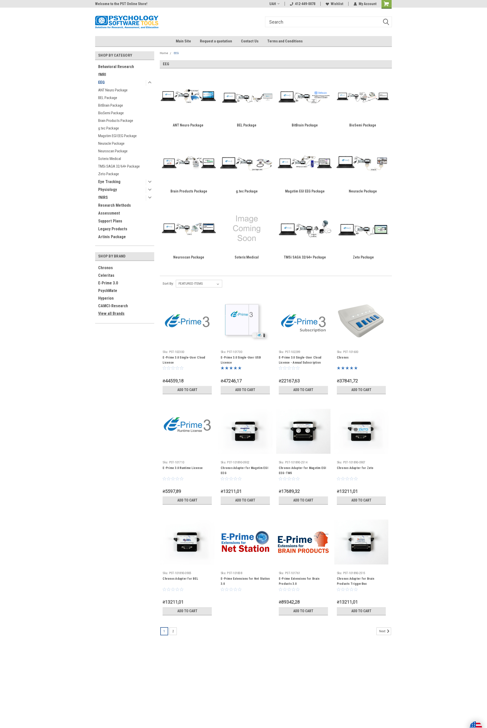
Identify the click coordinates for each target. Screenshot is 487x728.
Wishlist (337, 4)
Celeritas (106, 275)
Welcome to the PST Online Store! (121, 4)
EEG (101, 82)
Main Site (183, 41)
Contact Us (249, 41)
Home (164, 53)
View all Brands (111, 313)
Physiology (107, 189)
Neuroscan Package (113, 151)
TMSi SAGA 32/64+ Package (119, 166)
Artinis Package (112, 236)
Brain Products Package (115, 120)
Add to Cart (187, 390)
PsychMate (107, 290)
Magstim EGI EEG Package (117, 136)
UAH (272, 4)
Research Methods (114, 205)
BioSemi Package (111, 113)
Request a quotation (216, 41)
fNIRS (103, 197)
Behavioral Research (116, 66)
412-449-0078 (305, 4)
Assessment (109, 213)
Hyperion (106, 298)
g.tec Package (108, 128)
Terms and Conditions (285, 41)
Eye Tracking (109, 181)
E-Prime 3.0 (108, 283)
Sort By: (168, 283)
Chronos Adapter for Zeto (355, 468)
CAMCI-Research (113, 305)
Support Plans (110, 221)
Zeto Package (108, 174)
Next (382, 631)
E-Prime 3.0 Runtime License (183, 468)
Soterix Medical (109, 158)
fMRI (102, 74)
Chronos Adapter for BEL (180, 578)
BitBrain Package (110, 105)
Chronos (105, 267)
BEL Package (107, 97)
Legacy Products (112, 229)
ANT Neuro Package (113, 90)
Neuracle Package (111, 143)
